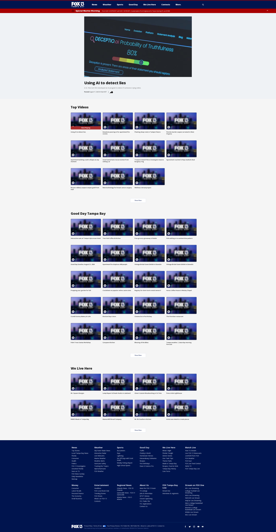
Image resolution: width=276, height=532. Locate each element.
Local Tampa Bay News (80, 453)
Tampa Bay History (169, 469)
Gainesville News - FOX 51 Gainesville (126, 494)
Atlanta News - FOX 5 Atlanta (124, 498)
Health (74, 461)
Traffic (142, 451)
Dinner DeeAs (167, 456)
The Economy (76, 496)
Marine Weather (100, 458)
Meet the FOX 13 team (148, 488)
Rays (118, 453)
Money (75, 485)
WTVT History (144, 496)
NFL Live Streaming (192, 488)
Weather (98, 447)
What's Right (166, 451)
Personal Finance (78, 493)
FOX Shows (98, 496)
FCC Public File (145, 501)
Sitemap (74, 479)
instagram (194, 526)
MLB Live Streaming (192, 495)
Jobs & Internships (146, 493)
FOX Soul (188, 461)
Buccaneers (121, 451)
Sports (120, 447)
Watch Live (190, 447)
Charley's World (145, 453)
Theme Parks (167, 461)
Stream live (166, 491)
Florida (74, 456)
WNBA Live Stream (191, 512)
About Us (144, 485)
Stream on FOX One (194, 485)
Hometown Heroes (146, 456)
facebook (185, 526)
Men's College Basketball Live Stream (194, 504)
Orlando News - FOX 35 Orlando (125, 489)
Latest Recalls (76, 491)
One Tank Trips (167, 458)
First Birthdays (145, 463)
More (178, 4)
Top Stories (76, 451)
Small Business (77, 499)
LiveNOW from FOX (192, 456)
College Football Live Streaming (192, 492)
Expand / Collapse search (203, 4)
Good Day (144, 447)
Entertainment (101, 485)
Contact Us (143, 506)
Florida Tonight (167, 453)
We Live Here (168, 447)
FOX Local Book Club (101, 491)
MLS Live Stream (191, 515)
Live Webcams (99, 456)
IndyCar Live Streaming (193, 500)
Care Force (166, 471)
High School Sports (123, 465)
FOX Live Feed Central (193, 463)
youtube (198, 526)
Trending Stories (100, 493)
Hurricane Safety (100, 463)
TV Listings (143, 491)
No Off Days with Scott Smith (125, 459)
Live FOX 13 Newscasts (193, 453)
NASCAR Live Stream (192, 498)
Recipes (142, 461)
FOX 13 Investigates (78, 466)
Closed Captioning (146, 499)
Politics (74, 463)
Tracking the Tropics (101, 466)
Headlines (97, 488)
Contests (97, 501)
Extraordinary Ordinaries (148, 458)
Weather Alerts (99, 461)
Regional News (124, 485)
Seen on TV (76, 471)
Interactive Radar (100, 453)
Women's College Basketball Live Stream (193, 509)
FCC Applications (145, 504)
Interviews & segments (170, 493)
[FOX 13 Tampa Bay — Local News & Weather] (79, 4)
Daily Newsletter (77, 476)
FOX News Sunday (78, 474)
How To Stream (190, 451)
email (202, 526)
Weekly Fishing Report (124, 463)
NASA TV (188, 466)
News (74, 447)
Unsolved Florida (77, 469)
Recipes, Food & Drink (170, 466)
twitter (189, 526)
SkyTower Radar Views (102, 451)
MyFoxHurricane (100, 469)
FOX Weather (99, 471)
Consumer (75, 458)
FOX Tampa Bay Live (192, 469)
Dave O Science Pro (147, 466)
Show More (138, 200)
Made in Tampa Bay (169, 463)
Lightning (120, 456)
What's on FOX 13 (100, 499)
